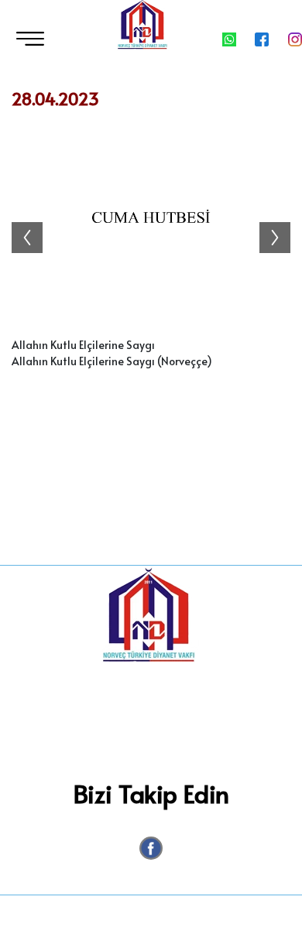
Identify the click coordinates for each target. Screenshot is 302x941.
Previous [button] (19, 222)
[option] (151, 222)
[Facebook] (151, 848)
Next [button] (282, 222)
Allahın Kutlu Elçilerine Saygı (83, 344)
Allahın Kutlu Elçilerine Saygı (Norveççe (109, 361)
